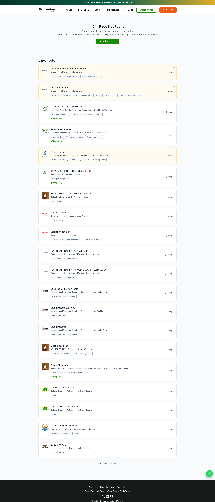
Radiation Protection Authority (62, 391)
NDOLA (78, 174)
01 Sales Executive (94, 137)
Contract (77, 197)
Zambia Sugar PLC (58, 254)
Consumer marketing (74, 137)
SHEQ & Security (58, 316)
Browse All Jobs (106, 463)
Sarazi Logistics (57, 174)
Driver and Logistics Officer (82, 114)
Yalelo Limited (56, 429)
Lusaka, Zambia (76, 72)
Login (130, 10)
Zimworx (54, 72)
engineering (76, 160)
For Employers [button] (112, 10)
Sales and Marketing (60, 160)
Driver (99, 114)
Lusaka (81, 133)
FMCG (76, 433)
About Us (104, 487)
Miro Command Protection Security (64, 292)
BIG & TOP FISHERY (58, 349)
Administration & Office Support (64, 95)
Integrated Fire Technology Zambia (64, 155)
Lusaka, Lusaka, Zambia (99, 292)
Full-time (63, 72)
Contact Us (122, 487)
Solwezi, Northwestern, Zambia (102, 155)
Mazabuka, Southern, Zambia (89, 254)
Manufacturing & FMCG (61, 433)
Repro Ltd (54, 216)
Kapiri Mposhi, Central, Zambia (88, 368)
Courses (99, 10)
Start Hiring (167, 10)
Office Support (110, 95)
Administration (86, 95)
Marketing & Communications (63, 296)
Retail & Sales (57, 137)
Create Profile (146, 10)
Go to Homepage (107, 41)
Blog (112, 487)
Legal (54, 395)
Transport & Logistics (60, 114)
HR (100, 76)
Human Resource (88, 76)
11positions (73, 335)
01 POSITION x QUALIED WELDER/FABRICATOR (70, 373)
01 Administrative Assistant (131, 95)
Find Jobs (68, 10)
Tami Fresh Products (59, 110)
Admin (98, 95)
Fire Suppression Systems (95, 160)
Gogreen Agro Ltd (57, 368)
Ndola (86, 197)
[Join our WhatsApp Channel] (209, 473)
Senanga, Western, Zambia (84, 429)
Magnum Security (57, 448)
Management (86, 354)
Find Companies (84, 10)
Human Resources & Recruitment (65, 76)
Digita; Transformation (94, 239)
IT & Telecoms (57, 220)
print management (74, 239)
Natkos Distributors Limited (61, 197)
